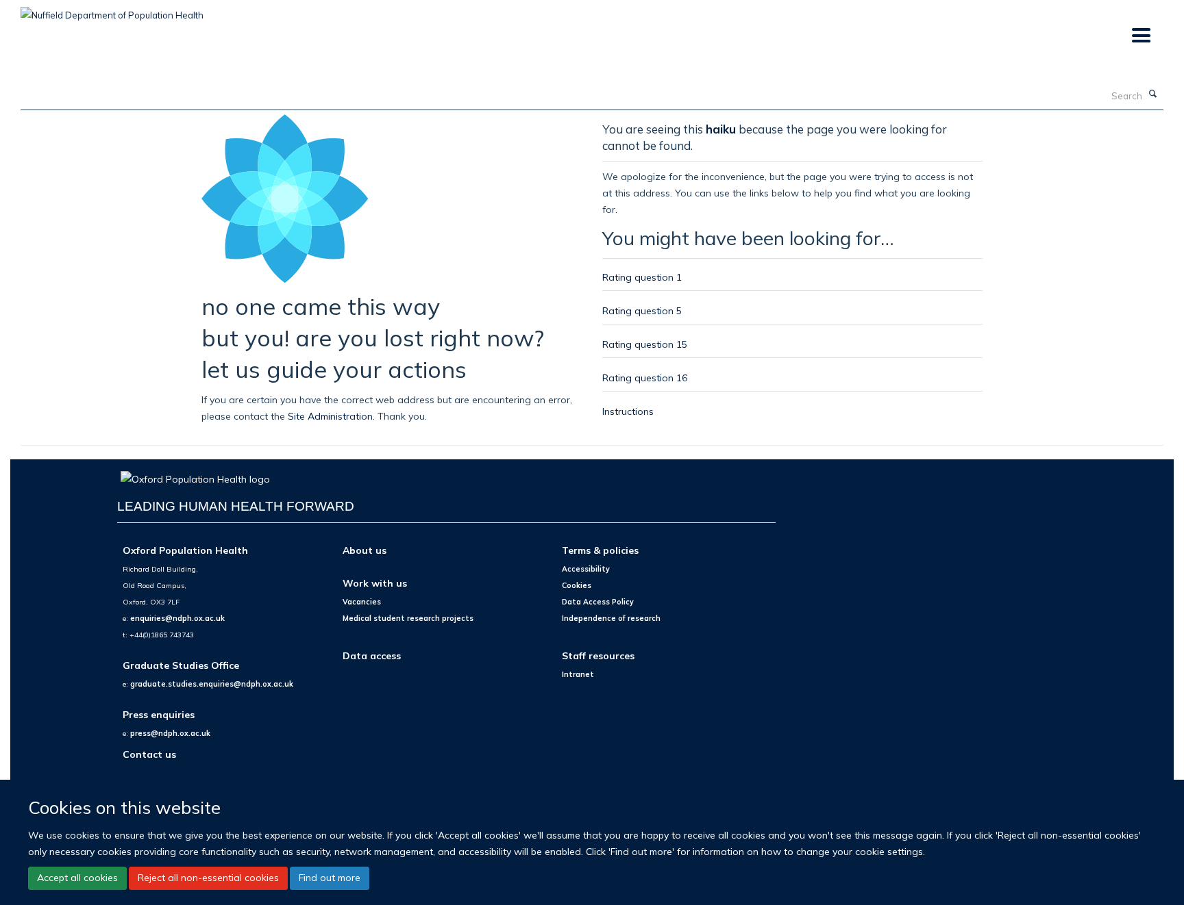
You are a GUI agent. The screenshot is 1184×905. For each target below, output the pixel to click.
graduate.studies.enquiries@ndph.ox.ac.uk (211, 684)
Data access (372, 655)
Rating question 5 (642, 310)
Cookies (576, 585)
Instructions (628, 411)
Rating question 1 (642, 277)
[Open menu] (1140, 36)
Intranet (578, 674)
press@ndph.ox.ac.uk (170, 733)
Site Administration (330, 416)
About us (364, 550)
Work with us (375, 583)
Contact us (149, 754)
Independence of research (611, 618)
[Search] (1153, 94)
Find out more (329, 877)
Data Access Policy (598, 602)
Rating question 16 (644, 377)
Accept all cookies (77, 877)
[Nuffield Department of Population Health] (112, 10)
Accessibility (586, 569)
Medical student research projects (408, 618)
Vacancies (362, 602)
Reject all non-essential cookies (208, 877)
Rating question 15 (644, 344)
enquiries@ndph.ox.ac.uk (177, 618)
